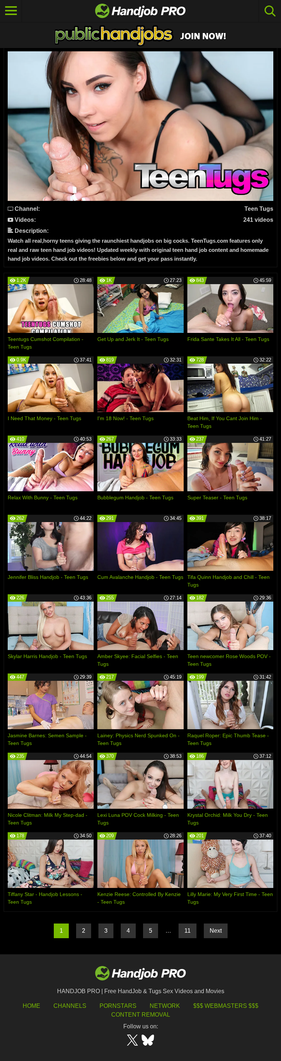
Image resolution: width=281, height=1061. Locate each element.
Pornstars (118, 1006)
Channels (69, 1006)
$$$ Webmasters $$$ (225, 1006)
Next (216, 931)
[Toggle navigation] (11, 11)
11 (187, 931)
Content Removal (140, 1015)
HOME (31, 1006)
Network (165, 1006)
